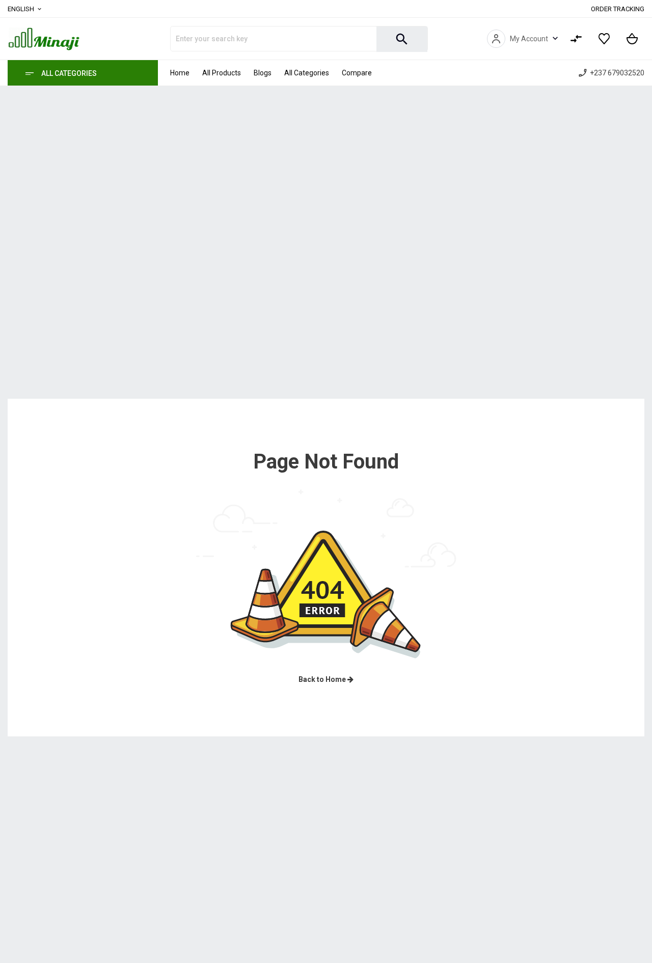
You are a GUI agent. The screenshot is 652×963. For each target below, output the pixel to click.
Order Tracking (617, 9)
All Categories (69, 73)
